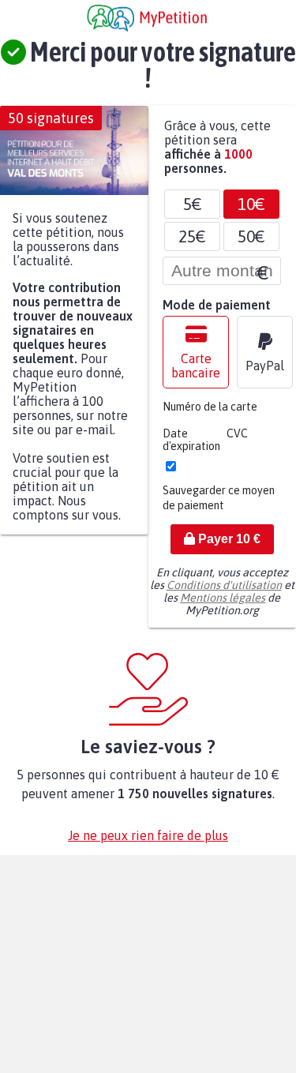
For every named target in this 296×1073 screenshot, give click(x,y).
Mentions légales (222, 605)
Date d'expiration (191, 447)
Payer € (227, 546)
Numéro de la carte (210, 414)
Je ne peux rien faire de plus (148, 843)
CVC (237, 441)
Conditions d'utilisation (224, 593)
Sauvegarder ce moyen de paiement (219, 506)
